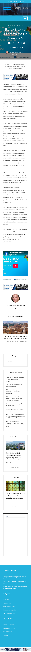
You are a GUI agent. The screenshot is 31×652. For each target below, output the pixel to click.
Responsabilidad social (15, 25)
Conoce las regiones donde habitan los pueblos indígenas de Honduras (16, 455)
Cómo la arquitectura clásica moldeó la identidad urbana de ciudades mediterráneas (14, 398)
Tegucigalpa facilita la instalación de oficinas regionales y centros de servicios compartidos (15, 416)
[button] (13, 467)
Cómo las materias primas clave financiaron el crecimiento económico (14, 391)
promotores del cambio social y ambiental (14, 131)
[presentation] (5, 336)
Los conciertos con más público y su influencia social (15, 496)
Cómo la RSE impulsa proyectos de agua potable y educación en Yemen (15, 379)
